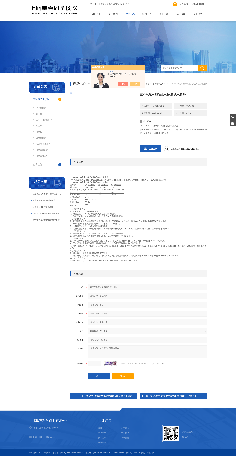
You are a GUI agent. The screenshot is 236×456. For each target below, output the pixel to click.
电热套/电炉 (41, 156)
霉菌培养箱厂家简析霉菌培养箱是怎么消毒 (48, 220)
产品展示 (102, 433)
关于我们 (113, 14)
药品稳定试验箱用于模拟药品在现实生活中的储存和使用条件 (48, 194)
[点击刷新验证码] (110, 363)
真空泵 (39, 114)
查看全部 (37, 164)
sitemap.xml (119, 452)
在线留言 (180, 14)
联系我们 (197, 14)
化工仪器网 (140, 452)
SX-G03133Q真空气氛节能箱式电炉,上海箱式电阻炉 (175, 396)
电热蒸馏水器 (42, 150)
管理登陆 (150, 452)
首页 (100, 428)
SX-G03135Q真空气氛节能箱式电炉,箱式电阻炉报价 (111, 396)
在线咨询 (152, 149)
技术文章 (163, 14)
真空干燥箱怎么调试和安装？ (45, 200)
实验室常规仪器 (41, 99)
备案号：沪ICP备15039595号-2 (98, 452)
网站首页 (96, 14)
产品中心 (130, 14)
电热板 (39, 132)
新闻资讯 (125, 433)
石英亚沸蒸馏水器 (44, 120)
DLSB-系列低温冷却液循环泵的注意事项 (48, 213)
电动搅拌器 (41, 108)
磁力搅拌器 (41, 138)
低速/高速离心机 (43, 144)
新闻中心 (146, 14)
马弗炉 (39, 126)
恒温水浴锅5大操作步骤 (43, 207)
